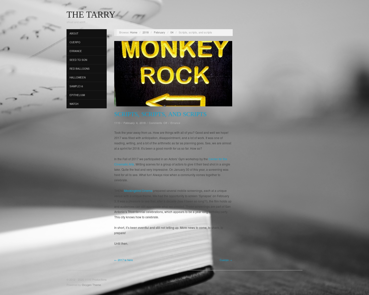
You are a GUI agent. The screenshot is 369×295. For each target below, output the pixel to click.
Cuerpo (75, 42)
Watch (74, 104)
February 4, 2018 (135, 123)
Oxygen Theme (91, 285)
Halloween (78, 77)
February (159, 32)
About (74, 33)
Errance (76, 51)
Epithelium (77, 95)
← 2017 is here (123, 260)
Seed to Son (78, 60)
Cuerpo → (226, 260)
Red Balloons (80, 68)
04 (171, 32)
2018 (146, 32)
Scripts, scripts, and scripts (160, 114)
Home (133, 32)
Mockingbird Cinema (138, 190)
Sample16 (76, 86)
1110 (117, 123)
